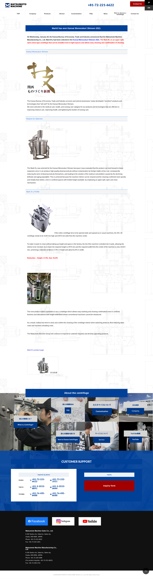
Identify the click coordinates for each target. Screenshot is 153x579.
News (106, 14)
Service (62, 14)
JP (149, 2)
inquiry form (109, 486)
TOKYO (21, 487)
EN (149, 8)
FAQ (91, 14)
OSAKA (21, 480)
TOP (18, 14)
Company (32, 14)
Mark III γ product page (35, 350)
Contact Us (137, 4)
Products (47, 14)
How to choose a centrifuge (120, 13)
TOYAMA (21, 494)
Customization (76, 14)
